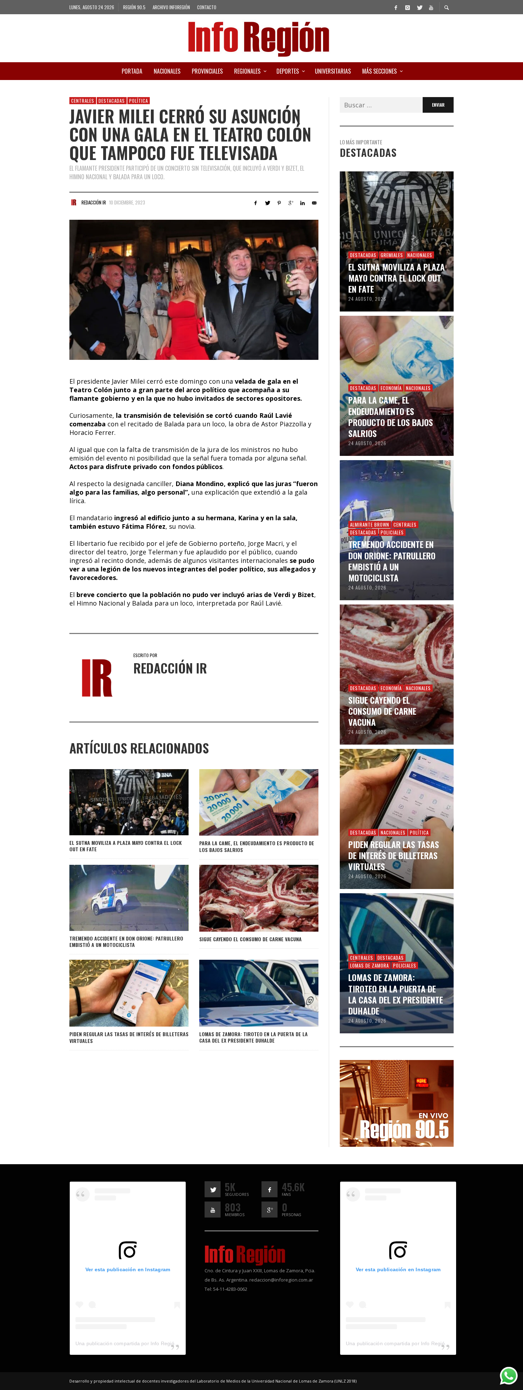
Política (138, 100)
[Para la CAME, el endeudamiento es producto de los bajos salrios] (247, 802)
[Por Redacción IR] (73, 202)
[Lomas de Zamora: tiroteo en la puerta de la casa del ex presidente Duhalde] (247, 993)
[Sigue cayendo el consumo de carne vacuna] (247, 898)
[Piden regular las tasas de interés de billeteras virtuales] (117, 993)
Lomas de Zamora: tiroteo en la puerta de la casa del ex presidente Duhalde (253, 1037)
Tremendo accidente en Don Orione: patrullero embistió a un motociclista (126, 941)
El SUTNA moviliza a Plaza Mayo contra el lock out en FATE (125, 846)
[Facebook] (395, 7)
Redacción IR (93, 202)
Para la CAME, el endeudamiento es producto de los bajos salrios (256, 846)
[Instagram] (407, 7)
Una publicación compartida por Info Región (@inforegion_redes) (151, 1343)
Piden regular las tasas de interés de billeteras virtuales (129, 1037)
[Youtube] (431, 7)
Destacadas (112, 100)
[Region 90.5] (397, 1102)
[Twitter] (419, 7)
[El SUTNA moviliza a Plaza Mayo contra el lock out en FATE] (117, 802)
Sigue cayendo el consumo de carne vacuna (250, 939)
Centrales (82, 100)
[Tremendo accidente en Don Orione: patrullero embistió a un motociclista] (117, 898)
